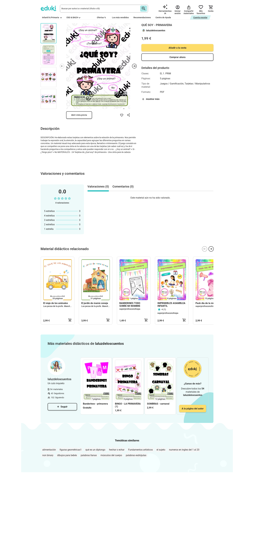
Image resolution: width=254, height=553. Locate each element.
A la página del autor (193, 408)
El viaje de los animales (55, 303)
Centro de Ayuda (163, 17)
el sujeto (161, 449)
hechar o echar (116, 449)
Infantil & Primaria (51, 17)
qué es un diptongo (95, 449)
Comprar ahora (177, 57)
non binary (47, 455)
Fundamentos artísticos (140, 449)
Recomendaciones (142, 17)
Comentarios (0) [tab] (123, 186)
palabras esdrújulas (136, 455)
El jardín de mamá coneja (94, 303)
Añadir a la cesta (177, 47)
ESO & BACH (72, 17)
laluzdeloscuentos (155, 30)
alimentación (49, 449)
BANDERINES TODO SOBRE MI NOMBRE (129, 304)
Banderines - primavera (95, 403)
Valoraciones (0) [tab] (98, 186)
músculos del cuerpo (111, 455)
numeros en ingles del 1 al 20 (184, 449)
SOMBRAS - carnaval (158, 403)
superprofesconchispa (129, 309)
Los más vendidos (120, 17)
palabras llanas (89, 455)
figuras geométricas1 (71, 449)
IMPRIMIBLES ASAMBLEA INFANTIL (171, 304)
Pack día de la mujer (206, 303)
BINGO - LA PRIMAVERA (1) (128, 405)
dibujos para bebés (67, 455)
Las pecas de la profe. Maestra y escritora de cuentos (68, 306)
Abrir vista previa (79, 115)
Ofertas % (101, 17)
